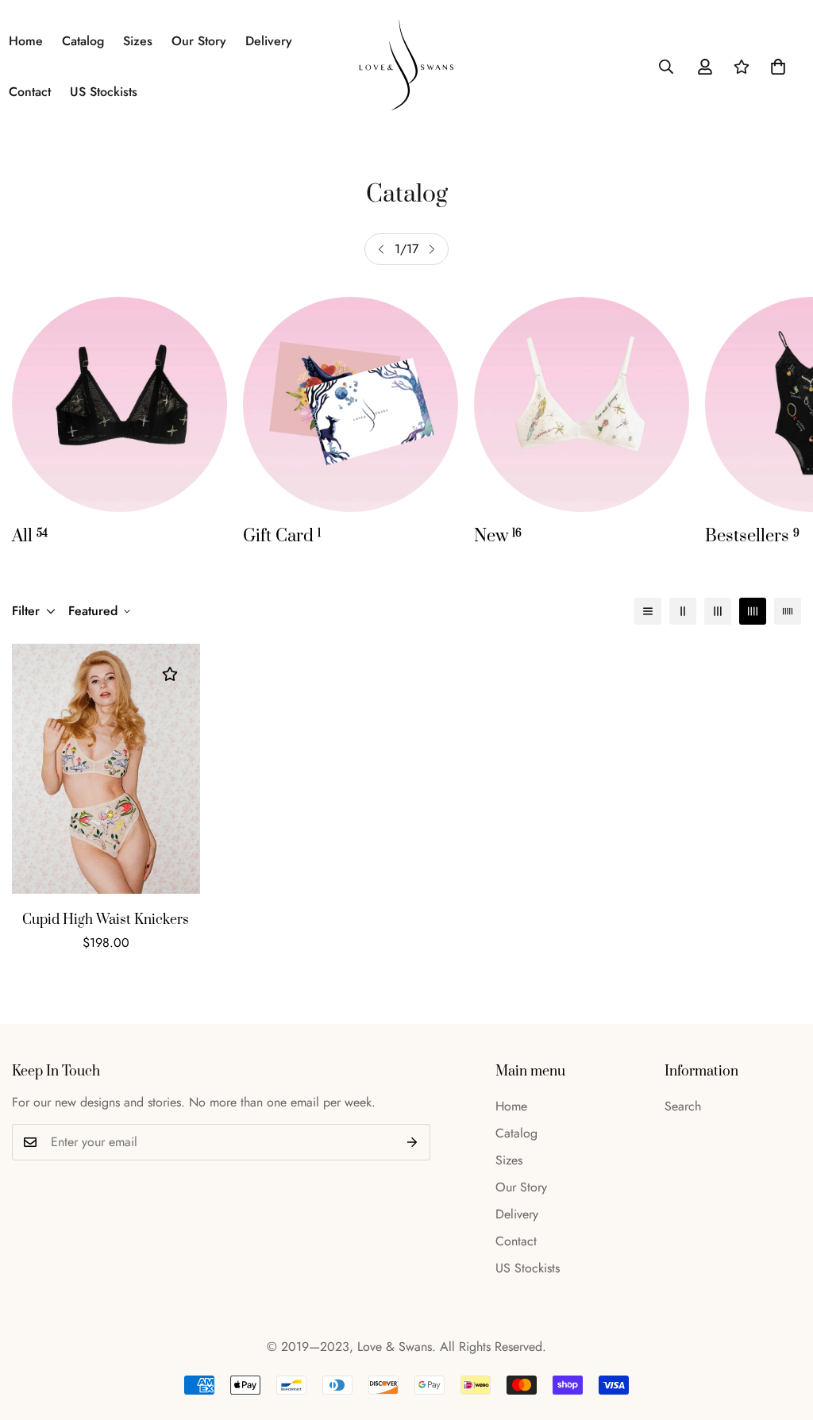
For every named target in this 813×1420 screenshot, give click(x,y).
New (498, 536)
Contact (516, 1241)
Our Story (198, 41)
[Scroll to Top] (782, 1333)
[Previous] (381, 249)
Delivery (268, 41)
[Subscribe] (412, 1142)
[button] (778, 66)
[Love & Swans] (406, 66)
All (30, 536)
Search (683, 1106)
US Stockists (103, 92)
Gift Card (282, 536)
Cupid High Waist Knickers (105, 920)
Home (511, 1106)
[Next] (432, 249)
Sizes (137, 41)
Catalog (83, 41)
